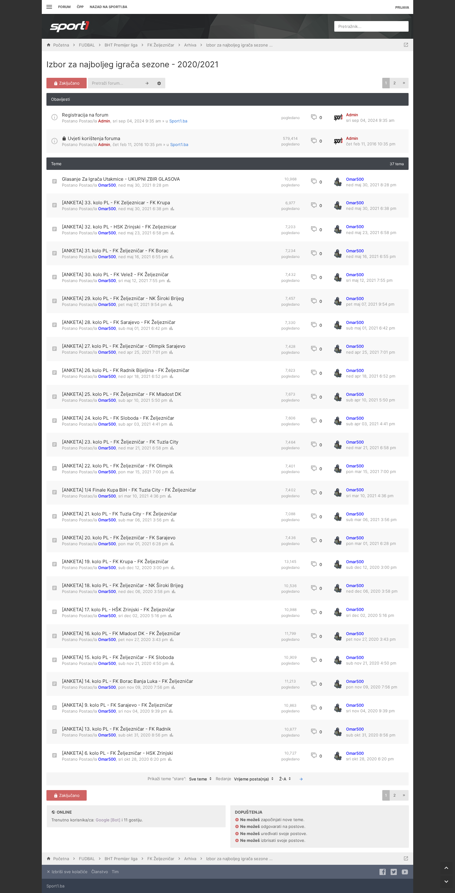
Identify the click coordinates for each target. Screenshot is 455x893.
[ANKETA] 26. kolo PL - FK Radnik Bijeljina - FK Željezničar (125, 370)
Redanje (242, 778)
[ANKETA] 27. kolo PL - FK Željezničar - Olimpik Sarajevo (123, 346)
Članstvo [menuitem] (99, 871)
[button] (404, 83)
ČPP (80, 7)
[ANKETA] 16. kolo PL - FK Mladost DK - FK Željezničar (121, 633)
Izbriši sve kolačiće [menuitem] (69, 871)
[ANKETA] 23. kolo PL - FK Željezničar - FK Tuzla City (120, 442)
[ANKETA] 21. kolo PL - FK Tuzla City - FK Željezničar (119, 514)
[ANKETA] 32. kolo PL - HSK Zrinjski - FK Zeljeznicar (119, 227)
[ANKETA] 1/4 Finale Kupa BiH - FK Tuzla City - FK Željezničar (129, 490)
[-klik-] (301, 779)
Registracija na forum (85, 115)
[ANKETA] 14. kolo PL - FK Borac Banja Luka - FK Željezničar (127, 681)
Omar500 (107, 185)
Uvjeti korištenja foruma (94, 138)
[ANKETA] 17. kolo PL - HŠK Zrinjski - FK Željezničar (118, 609)
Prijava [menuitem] (402, 7)
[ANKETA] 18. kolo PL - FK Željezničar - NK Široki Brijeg (122, 585)
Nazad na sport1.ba (108, 7)
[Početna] (69, 26)
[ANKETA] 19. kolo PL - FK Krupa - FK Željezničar (115, 561)
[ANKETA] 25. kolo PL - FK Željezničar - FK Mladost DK (121, 394)
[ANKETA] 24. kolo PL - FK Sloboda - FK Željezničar (118, 418)
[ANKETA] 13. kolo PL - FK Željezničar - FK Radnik (116, 729)
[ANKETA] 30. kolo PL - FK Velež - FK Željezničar (115, 274)
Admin (104, 120)
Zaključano (69, 83)
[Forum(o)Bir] (406, 45)
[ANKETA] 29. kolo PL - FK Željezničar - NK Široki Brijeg (123, 298)
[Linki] (48, 7)
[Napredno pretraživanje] (159, 83)
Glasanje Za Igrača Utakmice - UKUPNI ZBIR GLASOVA (121, 179)
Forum (64, 7)
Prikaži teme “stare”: (177, 778)
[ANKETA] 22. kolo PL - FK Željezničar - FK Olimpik (117, 466)
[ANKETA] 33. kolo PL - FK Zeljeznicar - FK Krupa (116, 203)
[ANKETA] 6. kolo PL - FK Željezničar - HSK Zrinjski (117, 753)
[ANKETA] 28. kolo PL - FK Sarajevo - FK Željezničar (119, 322)
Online (64, 812)
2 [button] (394, 83)
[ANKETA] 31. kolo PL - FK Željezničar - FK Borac (115, 251)
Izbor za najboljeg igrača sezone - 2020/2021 (132, 64)
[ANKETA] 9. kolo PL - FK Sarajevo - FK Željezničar (117, 705)
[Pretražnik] (147, 83)
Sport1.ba (178, 120)
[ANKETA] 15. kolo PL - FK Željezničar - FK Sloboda (118, 657)
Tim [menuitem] (115, 871)
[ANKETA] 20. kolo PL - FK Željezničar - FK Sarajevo (119, 538)
